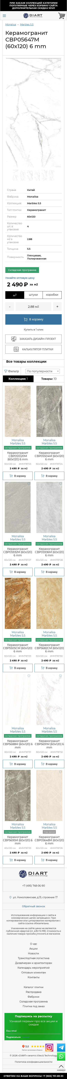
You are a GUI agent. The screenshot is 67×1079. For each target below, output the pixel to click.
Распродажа (33, 992)
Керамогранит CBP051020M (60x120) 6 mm (17, 456)
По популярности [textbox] (39, 371)
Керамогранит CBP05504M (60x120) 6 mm (49, 456)
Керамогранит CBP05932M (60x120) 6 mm (17, 552)
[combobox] (42, 371)
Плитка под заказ (33, 1006)
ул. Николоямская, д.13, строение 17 (35, 897)
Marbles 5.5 (27, 24)
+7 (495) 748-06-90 (33, 885)
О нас (33, 943)
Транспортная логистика (33, 958)
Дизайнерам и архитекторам (33, 963)
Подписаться (13, 1037)
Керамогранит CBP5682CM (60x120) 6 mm (49, 648)
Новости (33, 953)
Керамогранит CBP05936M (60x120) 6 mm (49, 552)
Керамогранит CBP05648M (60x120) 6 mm (49, 840)
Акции (33, 948)
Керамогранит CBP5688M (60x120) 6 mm (18, 744)
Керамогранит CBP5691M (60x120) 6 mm (49, 744)
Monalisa (10, 24)
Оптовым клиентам (33, 972)
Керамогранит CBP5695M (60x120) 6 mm (17, 840)
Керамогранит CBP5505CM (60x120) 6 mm (17, 648)
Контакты (34, 977)
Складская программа (34, 1001)
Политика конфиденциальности (33, 1061)
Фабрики (33, 996)
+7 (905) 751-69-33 (52, 1076)
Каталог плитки (33, 987)
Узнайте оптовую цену (20, 277)
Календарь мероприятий (34, 967)
